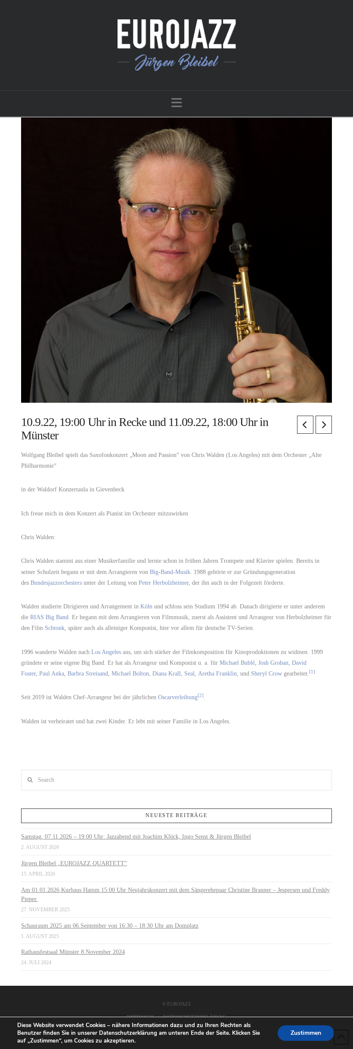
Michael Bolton (130, 673)
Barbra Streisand (88, 673)
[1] (312, 672)
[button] (176, 103)
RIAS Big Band (49, 617)
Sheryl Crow (266, 673)
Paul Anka (51, 673)
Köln (146, 606)
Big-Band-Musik (170, 572)
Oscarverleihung (178, 697)
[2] (201, 695)
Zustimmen (306, 1033)
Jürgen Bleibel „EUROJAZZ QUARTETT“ (74, 863)
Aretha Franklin (217, 673)
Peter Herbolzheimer (164, 583)
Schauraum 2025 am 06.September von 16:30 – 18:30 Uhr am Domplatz (109, 926)
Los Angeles (106, 652)
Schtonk (55, 628)
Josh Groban (273, 663)
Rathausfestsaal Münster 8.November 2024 (73, 952)
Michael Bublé (237, 663)
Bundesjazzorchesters (56, 583)
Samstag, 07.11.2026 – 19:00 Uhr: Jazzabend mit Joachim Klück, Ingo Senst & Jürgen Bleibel (136, 836)
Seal (189, 673)
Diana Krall (166, 673)
